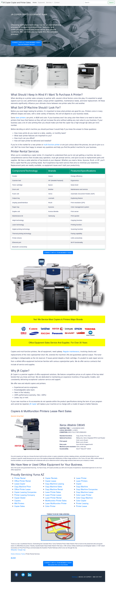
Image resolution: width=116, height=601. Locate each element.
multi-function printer (52, 145)
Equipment (41, 2)
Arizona (18, 554)
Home (35, 2)
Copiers (17, 500)
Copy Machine (82, 486)
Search (111, 2)
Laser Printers (81, 481)
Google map (21, 550)
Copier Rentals (51, 478)
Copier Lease (50, 481)
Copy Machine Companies (87, 489)
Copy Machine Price (22, 486)
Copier (78, 483)
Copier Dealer (20, 497)
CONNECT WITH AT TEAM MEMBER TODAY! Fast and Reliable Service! (26, 43)
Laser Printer (81, 478)
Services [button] (49, 2)
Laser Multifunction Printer (56, 503)
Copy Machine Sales (53, 486)
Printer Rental (19, 478)
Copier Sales (19, 506)
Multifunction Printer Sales (56, 500)
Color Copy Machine (84, 497)
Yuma (23, 554)
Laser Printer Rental (53, 497)
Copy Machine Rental (54, 489)
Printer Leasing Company (24, 495)
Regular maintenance (71, 351)
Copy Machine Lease (84, 492)
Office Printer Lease (22, 489)
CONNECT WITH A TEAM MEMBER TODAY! (58, 252)
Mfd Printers (19, 503)
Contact (57, 2)
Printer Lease (81, 506)
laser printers (21, 118)
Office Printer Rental (22, 481)
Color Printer (50, 506)
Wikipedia (14, 550)
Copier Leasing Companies (25, 492)
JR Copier (33, 404)
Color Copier (81, 500)
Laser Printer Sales (53, 492)
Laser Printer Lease (53, 495)
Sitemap (74, 577)
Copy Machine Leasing (54, 483)
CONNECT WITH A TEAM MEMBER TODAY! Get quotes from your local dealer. (58, 564)
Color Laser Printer (83, 495)
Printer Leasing (82, 503)
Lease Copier (19, 483)
